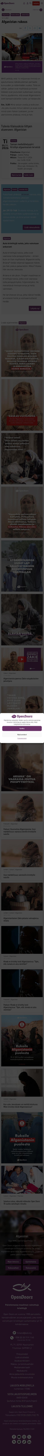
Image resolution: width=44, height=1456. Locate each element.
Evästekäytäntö (22, 738)
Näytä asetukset (22, 735)
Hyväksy (22, 728)
